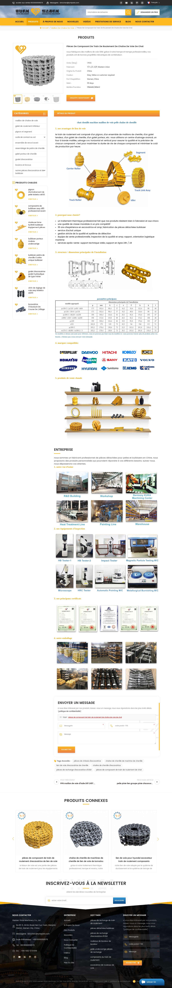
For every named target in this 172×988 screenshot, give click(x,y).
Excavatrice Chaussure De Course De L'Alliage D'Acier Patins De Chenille (36, 307)
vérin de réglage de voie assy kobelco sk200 (36, 290)
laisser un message (151, 983)
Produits (33, 21)
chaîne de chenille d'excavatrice (107, 765)
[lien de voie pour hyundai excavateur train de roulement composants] (133, 832)
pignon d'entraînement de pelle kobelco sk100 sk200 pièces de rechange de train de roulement (36, 192)
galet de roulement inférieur (27, 126)
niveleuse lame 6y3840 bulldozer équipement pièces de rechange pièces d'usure (37, 225)
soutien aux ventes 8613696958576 (29, 3)
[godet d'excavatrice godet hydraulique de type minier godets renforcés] (20, 276)
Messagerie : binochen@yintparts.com (64, 3)
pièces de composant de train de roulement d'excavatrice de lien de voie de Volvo (38, 859)
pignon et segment (23, 131)
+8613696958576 (40, 939)
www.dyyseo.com (95, 981)
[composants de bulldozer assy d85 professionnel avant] (20, 211)
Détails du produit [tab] (66, 113)
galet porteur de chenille (26, 153)
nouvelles (73, 21)
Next (158, 840)
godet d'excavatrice (23, 159)
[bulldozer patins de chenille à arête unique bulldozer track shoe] (20, 260)
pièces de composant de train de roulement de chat (119, 769)
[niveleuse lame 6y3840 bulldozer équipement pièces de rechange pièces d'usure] (20, 227)
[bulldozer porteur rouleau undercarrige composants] (20, 244)
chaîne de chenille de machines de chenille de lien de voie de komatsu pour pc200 (86, 859)
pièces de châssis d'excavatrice (87, 761)
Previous (13, 838)
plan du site (69, 962)
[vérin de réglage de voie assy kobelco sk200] (20, 293)
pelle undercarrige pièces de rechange (101, 951)
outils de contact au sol (25, 137)
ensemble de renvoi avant (26, 142)
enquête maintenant (80, 98)
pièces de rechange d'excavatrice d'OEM (73, 769)
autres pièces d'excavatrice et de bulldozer (29, 172)
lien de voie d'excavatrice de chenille (72, 765)
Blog (128, 21)
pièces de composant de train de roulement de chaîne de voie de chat (95, 717)
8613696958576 (28, 945)
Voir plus (32, 199)
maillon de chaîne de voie (62, 28)
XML (105, 981)
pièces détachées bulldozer (102, 928)
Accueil (19, 21)
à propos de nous (53, 21)
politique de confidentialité (69, 711)
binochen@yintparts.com (39, 933)
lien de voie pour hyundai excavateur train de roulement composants (134, 859)
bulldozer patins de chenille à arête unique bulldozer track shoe (36, 257)
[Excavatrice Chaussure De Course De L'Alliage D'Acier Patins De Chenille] (20, 309)
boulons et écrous (23, 165)
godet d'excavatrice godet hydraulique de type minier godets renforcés (36, 274)
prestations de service (108, 21)
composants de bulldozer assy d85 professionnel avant (36, 208)
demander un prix (149, 12)
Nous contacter (144, 21)
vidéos (87, 21)
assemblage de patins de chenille (30, 148)
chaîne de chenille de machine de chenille (124, 761)
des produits (69, 930)
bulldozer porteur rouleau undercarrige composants (35, 241)
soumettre (131, 963)
